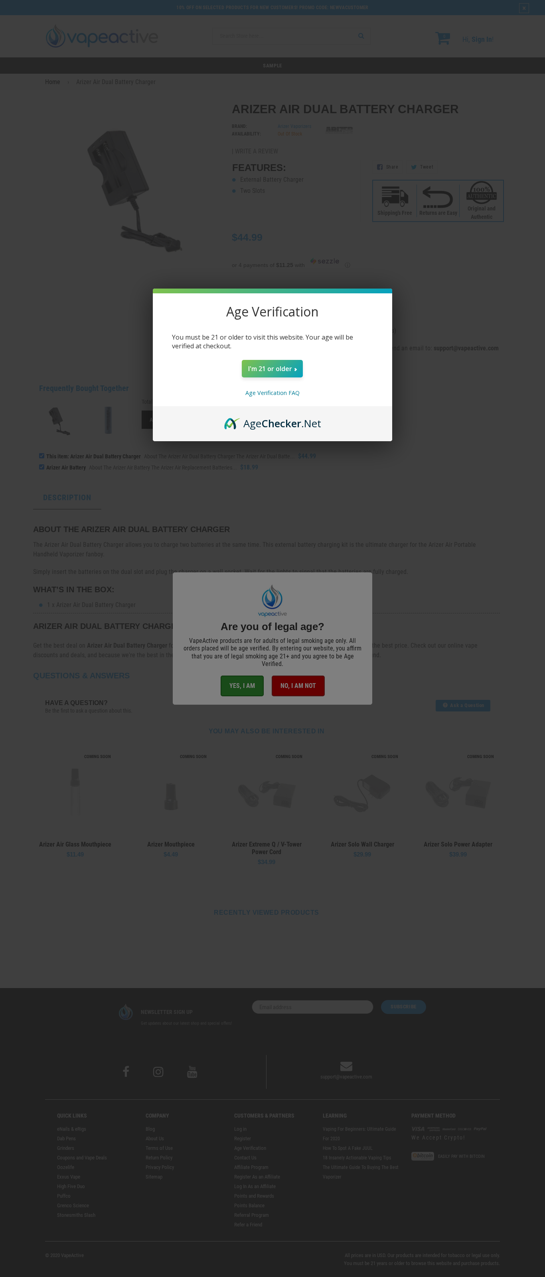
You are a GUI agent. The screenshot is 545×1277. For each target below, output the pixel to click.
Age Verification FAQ (272, 393)
